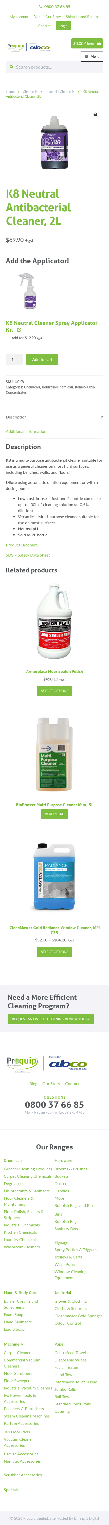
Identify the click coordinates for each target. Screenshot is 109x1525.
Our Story (53, 16)
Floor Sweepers (17, 1380)
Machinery (13, 1344)
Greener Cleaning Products (28, 1169)
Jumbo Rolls (65, 1389)
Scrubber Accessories (23, 1475)
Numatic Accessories (22, 1461)
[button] (96, 115)
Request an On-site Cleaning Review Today (50, 1019)
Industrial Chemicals (60, 91)
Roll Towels (64, 1396)
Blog (36, 16)
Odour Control (68, 1323)
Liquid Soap (14, 1329)
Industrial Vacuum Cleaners (28, 1388)
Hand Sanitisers (18, 1322)
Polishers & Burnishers (24, 1408)
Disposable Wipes (70, 1360)
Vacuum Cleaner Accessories (18, 1442)
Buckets (62, 1176)
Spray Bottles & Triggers (76, 1249)
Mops (60, 1198)
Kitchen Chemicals (20, 1232)
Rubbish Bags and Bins (75, 1205)
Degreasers (14, 1183)
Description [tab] (16, 417)
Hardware (63, 1160)
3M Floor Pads (17, 1432)
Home (10, 91)
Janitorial (63, 1292)
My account (19, 16)
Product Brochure (22, 545)
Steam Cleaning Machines (27, 1416)
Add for (26, 338)
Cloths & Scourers (71, 1308)
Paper (60, 1344)
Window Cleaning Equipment (70, 1274)
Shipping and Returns (82, 16)
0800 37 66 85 (54, 6)
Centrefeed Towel (70, 1352)
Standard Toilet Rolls (73, 1404)
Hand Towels (66, 1374)
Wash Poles (65, 1264)
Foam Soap (13, 1314)
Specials (11, 1489)
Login (63, 25)
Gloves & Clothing (71, 1301)
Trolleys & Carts (68, 1257)
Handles (62, 1191)
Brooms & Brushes (71, 1169)
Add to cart (42, 359)
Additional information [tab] (26, 431)
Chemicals (30, 91)
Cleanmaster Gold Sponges (78, 1316)
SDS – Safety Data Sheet (28, 555)
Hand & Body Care (21, 1292)
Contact (44, 25)
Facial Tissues (67, 1367)
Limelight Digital (86, 1518)
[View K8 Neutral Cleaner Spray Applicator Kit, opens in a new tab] (19, 330)
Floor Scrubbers (18, 1373)
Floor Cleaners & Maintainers (18, 1201)
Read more (54, 814)
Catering (62, 1411)
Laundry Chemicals (21, 1239)
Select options (54, 691)
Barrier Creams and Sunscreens (21, 1304)
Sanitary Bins (66, 1228)
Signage (61, 1242)
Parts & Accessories (21, 1423)
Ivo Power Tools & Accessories (20, 1398)
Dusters (61, 1183)
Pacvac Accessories (21, 1454)
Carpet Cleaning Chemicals (28, 1176)
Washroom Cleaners (22, 1247)
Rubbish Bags (66, 1221)
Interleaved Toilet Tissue (76, 1382)
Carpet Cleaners (18, 1352)
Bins (58, 1214)
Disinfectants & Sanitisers (27, 1191)
